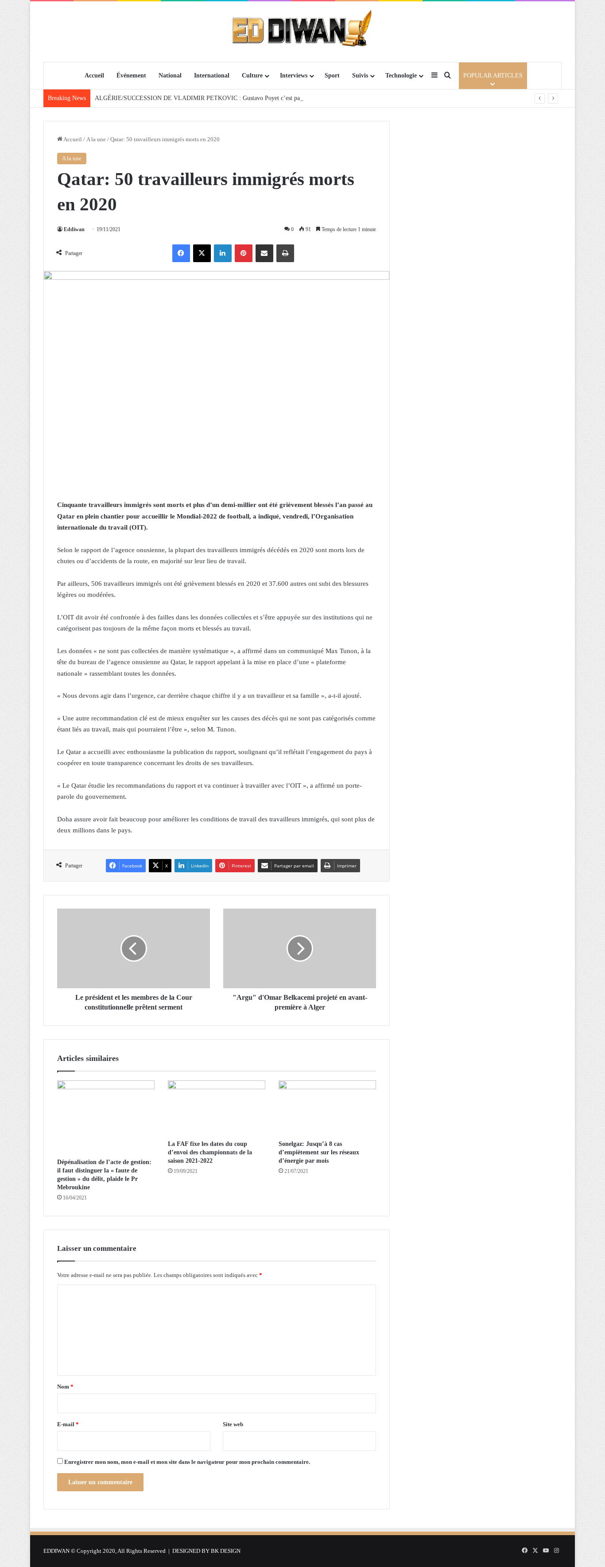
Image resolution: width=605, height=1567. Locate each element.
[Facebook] (181, 253)
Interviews (293, 75)
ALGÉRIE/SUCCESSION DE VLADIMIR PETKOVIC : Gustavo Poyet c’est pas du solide (210, 98)
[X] (202, 253)
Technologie (401, 75)
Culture (252, 75)
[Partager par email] (264, 253)
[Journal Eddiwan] (302, 31)
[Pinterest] (243, 253)
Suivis (360, 75)
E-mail (68, 1424)
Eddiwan (74, 229)
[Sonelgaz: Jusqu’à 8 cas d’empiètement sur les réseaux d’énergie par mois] (327, 1107)
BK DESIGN (225, 1551)
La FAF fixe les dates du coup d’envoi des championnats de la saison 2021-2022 (210, 1152)
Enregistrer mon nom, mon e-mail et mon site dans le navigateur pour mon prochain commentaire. (187, 1462)
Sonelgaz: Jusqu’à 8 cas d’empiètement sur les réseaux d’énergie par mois (319, 1152)
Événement (131, 75)
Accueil (94, 75)
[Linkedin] (223, 253)
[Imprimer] (285, 253)
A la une (96, 139)
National (170, 75)
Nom (65, 1386)
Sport (332, 75)
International (211, 75)
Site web (233, 1424)
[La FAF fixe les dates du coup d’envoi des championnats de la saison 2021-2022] (216, 1107)
